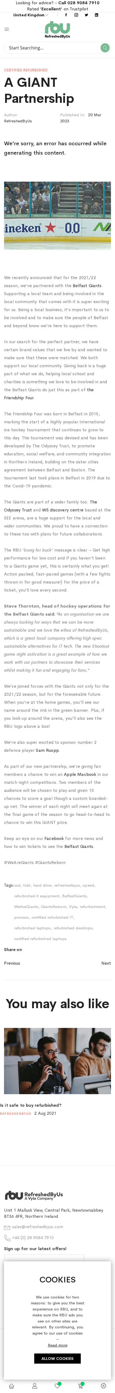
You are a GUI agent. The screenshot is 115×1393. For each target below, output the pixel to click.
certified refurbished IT (53, 917)
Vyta (73, 906)
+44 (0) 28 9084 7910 (33, 1238)
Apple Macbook (79, 774)
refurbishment (92, 906)
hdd (26, 885)
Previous (12, 963)
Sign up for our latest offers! (35, 1248)
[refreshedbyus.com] (84, 29)
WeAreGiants (26, 906)
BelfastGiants (74, 895)
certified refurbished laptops (40, 938)
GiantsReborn (53, 906)
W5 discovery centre (62, 510)
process (21, 917)
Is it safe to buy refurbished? (31, 1105)
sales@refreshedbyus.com (37, 1227)
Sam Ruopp (47, 750)
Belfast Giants (87, 285)
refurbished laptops (32, 927)
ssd (17, 885)
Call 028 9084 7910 (78, 3)
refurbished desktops (73, 927)
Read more (57, 1345)
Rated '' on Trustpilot (57, 9)
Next (106, 963)
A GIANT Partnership (39, 90)
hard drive (42, 885)
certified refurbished (26, 70)
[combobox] (57, 48)
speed (88, 885)
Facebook (54, 838)
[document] (57, 1320)
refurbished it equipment (36, 895)
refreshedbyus (67, 885)
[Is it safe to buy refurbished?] (57, 1061)
